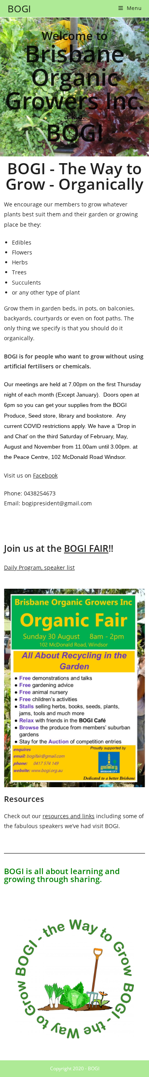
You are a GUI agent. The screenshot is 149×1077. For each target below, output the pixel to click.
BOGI (19, 8)
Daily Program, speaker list (39, 567)
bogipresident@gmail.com (57, 503)
